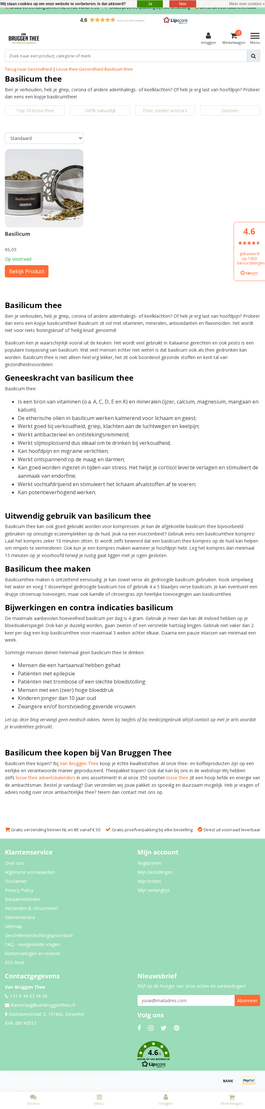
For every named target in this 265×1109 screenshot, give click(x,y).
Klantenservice (20, 917)
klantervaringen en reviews (32, 953)
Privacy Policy (19, 890)
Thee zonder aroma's (165, 110)
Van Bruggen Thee (79, 763)
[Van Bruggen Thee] (24, 38)
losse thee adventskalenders (45, 777)
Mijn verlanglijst (153, 890)
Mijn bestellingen (155, 872)
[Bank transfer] (230, 1083)
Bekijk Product (26, 271)
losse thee (177, 777)
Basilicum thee (118, 69)
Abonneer (247, 1000)
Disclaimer (16, 881)
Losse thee (67, 69)
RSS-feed (14, 962)
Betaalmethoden (22, 899)
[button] (132, 19)
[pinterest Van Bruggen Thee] (176, 1028)
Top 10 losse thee (35, 110)
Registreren (149, 863)
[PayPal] (250, 1083)
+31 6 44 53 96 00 (28, 996)
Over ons (14, 863)
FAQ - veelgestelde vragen (32, 944)
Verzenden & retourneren (31, 908)
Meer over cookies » (247, 4)
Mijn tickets (149, 881)
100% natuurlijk (100, 110)
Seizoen (230, 110)
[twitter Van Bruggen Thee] (164, 1028)
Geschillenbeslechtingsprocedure (39, 935)
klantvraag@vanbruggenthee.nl (43, 1005)
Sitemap (13, 926)
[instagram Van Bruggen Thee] (151, 1028)
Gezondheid (91, 69)
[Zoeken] (253, 56)
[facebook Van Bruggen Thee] (139, 1028)
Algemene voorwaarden (30, 872)
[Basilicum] (44, 188)
